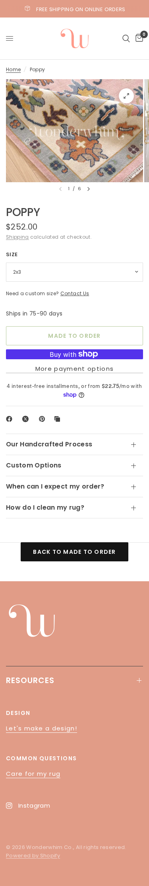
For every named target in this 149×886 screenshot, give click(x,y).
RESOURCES (30, 680)
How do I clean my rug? (45, 507)
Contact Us (74, 293)
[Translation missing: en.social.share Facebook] (10, 419)
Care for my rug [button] (33, 773)
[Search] (126, 38)
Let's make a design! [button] (41, 728)
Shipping (17, 237)
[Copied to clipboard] (59, 419)
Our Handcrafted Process (49, 444)
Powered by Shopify (33, 855)
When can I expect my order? (55, 486)
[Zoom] (126, 95)
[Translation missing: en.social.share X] (27, 419)
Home (13, 69)
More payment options (74, 368)
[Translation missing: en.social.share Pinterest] (43, 419)
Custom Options (33, 465)
